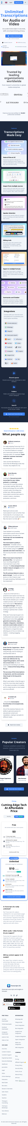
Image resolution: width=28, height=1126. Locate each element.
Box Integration (19, 1028)
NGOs (3, 1073)
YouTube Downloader (5, 1020)
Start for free (18, 2)
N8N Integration (19, 1047)
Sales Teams (5, 1091)
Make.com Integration (18, 1043)
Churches (4, 1048)
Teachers (4, 1098)
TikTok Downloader (7, 1024)
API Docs (17, 1077)
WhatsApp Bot (19, 1019)
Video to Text (5, 1040)
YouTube (12, 475)
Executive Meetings (7, 1061)
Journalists (4, 1067)
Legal (3, 1070)
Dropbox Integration (20, 1036)
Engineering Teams (7, 1058)
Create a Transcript (15, 36)
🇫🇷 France (10, 443)
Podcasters (5, 1079)
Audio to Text (5, 1037)
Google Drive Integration (18, 1032)
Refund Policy (18, 1074)
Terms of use (18, 1071)
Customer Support (6, 1055)
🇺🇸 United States (12, 528)
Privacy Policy (18, 1065)
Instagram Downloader (5, 1033)
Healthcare (5, 1064)
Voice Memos (5, 1111)
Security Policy (19, 1068)
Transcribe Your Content (15, 789)
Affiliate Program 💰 (20, 1062)
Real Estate (5, 1082)
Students (4, 1095)
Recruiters (4, 1085)
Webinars (4, 1114)
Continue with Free (14, 852)
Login (10, 2)
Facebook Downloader (5, 1028)
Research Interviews (7, 1088)
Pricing (17, 1059)
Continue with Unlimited (14, 897)
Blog (16, 1056)
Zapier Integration (20, 1039)
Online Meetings (6, 1076)
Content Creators (6, 1052)
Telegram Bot (18, 1022)
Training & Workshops (5, 1106)
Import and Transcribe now (15, 414)
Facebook (12, 507)
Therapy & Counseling (5, 1102)
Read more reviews (15, 725)
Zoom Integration (19, 1025)
